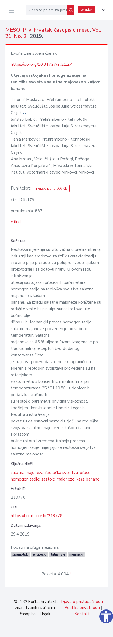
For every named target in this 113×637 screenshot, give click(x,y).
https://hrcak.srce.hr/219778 (37, 515)
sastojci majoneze (58, 479)
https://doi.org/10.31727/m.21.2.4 (42, 64)
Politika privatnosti (82, 607)
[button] (102, 10)
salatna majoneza (27, 472)
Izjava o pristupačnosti (82, 601)
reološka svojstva (61, 472)
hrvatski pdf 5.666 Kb (50, 188)
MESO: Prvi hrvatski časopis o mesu (47, 30)
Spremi (70, 629)
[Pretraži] (70, 10)
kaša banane (88, 479)
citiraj (16, 222)
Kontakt (82, 614)
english (87, 9)
